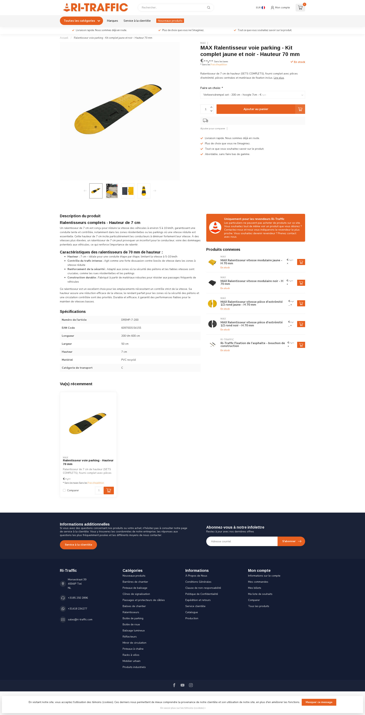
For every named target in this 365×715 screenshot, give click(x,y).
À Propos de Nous (196, 576)
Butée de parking (133, 618)
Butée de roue (131, 624)
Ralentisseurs (131, 612)
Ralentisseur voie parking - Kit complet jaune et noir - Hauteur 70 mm (113, 38)
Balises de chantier (134, 606)
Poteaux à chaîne (133, 649)
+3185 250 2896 (78, 598)
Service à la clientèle (137, 21)
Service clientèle (195, 606)
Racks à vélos (131, 655)
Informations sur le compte (264, 576)
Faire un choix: (211, 88)
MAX (203, 43)
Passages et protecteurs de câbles (144, 600)
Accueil (64, 38)
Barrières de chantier (135, 582)
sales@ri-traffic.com (80, 619)
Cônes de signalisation (136, 594)
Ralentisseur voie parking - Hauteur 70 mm (88, 462)
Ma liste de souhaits (260, 594)
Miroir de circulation (134, 643)
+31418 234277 (77, 608)
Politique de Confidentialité (201, 594)
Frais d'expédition (219, 64)
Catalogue (191, 612)
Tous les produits (258, 606)
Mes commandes (258, 582)
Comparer (73, 490)
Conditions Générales (198, 582)
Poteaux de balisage (135, 588)
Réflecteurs (130, 636)
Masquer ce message (319, 702)
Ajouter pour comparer (212, 128)
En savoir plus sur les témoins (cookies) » (183, 707)
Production (191, 618)
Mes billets (254, 588)
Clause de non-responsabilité (203, 588)
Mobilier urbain (131, 661)
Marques (112, 21)
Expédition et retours (198, 600)
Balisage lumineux (134, 630)
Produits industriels (134, 667)
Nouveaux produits (170, 21)
